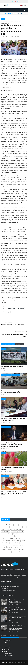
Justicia (3, 18)
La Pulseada (7, 642)
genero (4, 533)
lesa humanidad (6, 540)
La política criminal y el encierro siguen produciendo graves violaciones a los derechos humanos (17, 627)
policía (3, 547)
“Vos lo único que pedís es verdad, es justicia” (12, 468)
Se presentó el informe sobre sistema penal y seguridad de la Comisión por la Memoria (17, 609)
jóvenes (4, 538)
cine (12, 527)
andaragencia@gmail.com (8, 590)
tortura (8, 552)
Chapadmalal (5, 527)
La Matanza (11, 538)
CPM (3, 475)
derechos (9, 529)
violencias (20, 552)
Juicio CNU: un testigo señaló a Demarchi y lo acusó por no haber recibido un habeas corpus (12, 444)
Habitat (9, 533)
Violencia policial (16, 375)
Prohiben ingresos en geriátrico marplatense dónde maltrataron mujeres (18, 601)
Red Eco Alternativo (8, 655)
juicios (16, 536)
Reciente (3, 595)
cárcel (3, 529)
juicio (12, 536)
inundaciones (5, 536)
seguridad (21, 549)
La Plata (18, 538)
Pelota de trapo (7, 640)
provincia (9, 547)
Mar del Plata (5, 543)
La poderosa (7, 649)
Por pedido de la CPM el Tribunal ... (13, 325)
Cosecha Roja (7, 647)
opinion (21, 545)
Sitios (3, 552)
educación (14, 531)
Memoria (3, 349)
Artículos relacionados (8, 344)
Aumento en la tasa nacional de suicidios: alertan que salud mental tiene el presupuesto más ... (17, 618)
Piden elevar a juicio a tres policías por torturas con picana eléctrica (13, 391)
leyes (13, 540)
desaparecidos (5, 531)
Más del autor (19, 344)
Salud (15, 549)
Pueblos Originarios (18, 547)
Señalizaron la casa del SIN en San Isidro (12, 367)
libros (18, 540)
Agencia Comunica (8, 653)
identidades (16, 533)
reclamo (10, 549)
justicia (22, 536)
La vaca (5, 651)
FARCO (5, 645)
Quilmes (4, 549)
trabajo (14, 552)
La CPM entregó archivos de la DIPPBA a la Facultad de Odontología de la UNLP (13, 493)
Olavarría (15, 545)
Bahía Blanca (9, 524)
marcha (23, 540)
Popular (10, 595)
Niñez (9, 545)
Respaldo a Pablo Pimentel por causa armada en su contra (13, 419)
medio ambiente (14, 543)
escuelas (21, 531)
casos (16, 524)
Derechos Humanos (18, 529)
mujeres (4, 545)
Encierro (4, 452)
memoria (23, 543)
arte (3, 524)
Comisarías (4, 375)
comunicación (18, 527)
